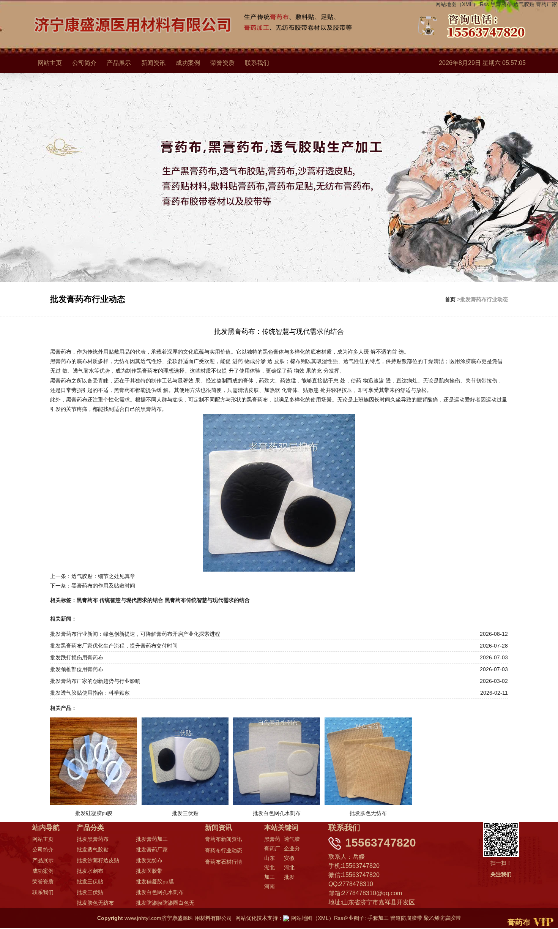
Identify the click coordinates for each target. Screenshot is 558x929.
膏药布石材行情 (223, 862)
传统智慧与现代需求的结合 (131, 600)
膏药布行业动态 (223, 850)
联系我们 (257, 63)
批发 (289, 877)
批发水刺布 (90, 871)
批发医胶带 (149, 871)
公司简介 (84, 63)
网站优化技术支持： (259, 918)
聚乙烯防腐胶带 (442, 918)
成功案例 (188, 63)
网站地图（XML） (456, 4)
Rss (484, 4)
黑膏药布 (501, 4)
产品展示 (119, 63)
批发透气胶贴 (93, 850)
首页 (450, 299)
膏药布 (519, 922)
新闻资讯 (153, 63)
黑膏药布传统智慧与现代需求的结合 (207, 600)
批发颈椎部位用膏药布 (76, 669)
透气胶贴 (523, 4)
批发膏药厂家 (152, 850)
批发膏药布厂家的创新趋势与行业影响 (95, 681)
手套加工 (378, 918)
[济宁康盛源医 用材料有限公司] (308, 23)
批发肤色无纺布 (95, 903)
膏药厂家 (546, 4)
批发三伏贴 (90, 881)
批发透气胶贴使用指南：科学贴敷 (90, 693)
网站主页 (50, 63)
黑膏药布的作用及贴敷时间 (103, 586)
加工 (269, 877)
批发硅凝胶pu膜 (155, 881)
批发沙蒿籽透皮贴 (98, 860)
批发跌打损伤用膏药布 (76, 657)
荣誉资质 (222, 63)
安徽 (289, 858)
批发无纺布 (149, 860)
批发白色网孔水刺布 (160, 892)
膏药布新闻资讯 (223, 839)
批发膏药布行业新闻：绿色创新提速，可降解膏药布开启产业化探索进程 (135, 634)
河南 (269, 886)
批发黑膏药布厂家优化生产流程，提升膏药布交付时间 (114, 646)
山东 (269, 858)
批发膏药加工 (152, 839)
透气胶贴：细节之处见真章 (103, 576)
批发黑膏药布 (93, 839)
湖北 (269, 867)
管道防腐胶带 (406, 918)
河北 (289, 867)
